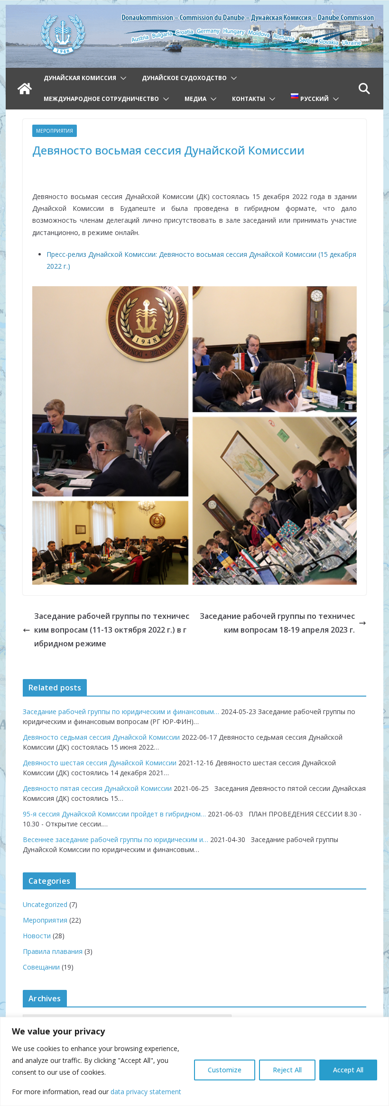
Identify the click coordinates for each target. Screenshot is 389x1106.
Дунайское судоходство (184, 78)
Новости (37, 935)
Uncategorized (45, 904)
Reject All (287, 1069)
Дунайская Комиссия (80, 78)
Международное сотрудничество (101, 99)
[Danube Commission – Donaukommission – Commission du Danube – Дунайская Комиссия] (194, 11)
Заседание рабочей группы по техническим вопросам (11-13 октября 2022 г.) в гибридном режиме (111, 630)
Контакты (248, 99)
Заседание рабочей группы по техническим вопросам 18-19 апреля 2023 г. (277, 623)
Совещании (41, 966)
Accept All (348, 1069)
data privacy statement (146, 1091)
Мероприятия (54, 130)
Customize (224, 1069)
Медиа (195, 99)
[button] (121, 78)
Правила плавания (53, 951)
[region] (194, 1061)
